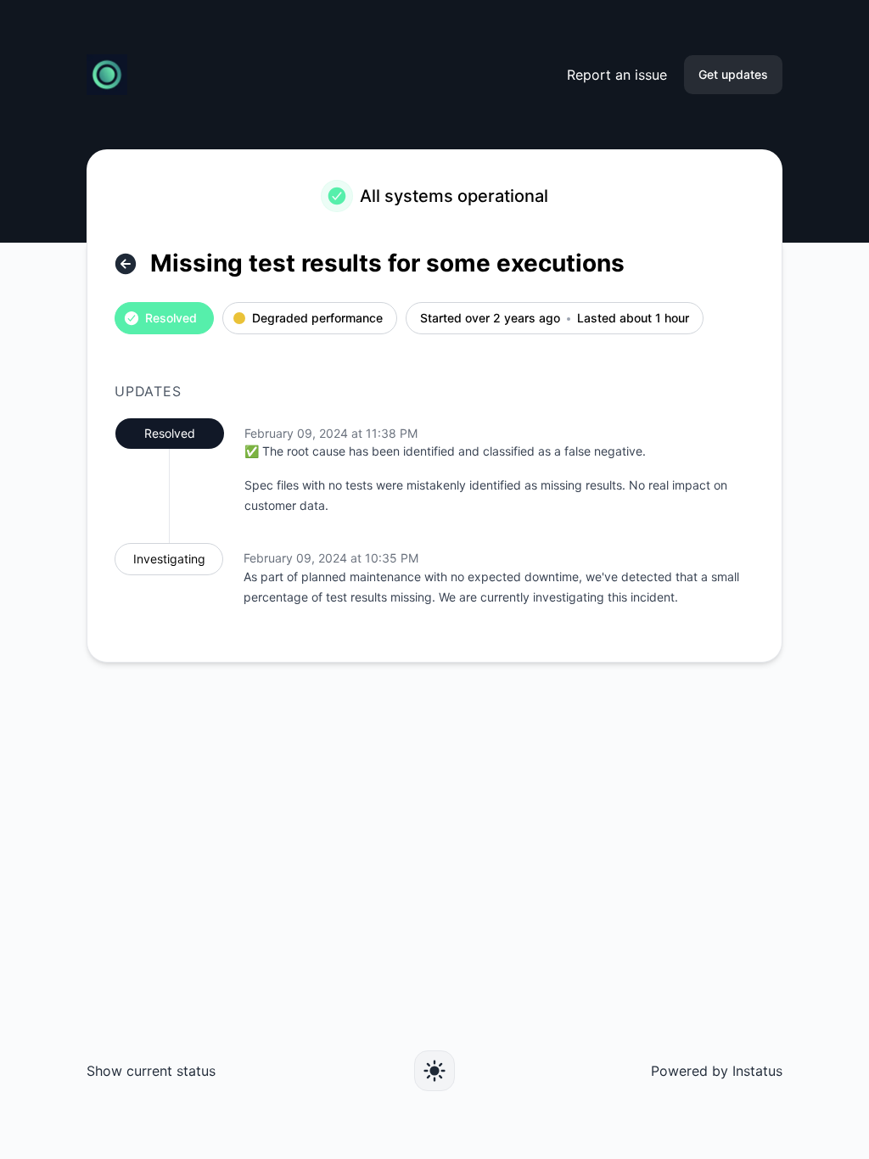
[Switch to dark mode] (434, 1070)
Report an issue (617, 74)
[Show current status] (125, 264)
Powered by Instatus (716, 1070)
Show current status (151, 1070)
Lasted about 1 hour (633, 319)
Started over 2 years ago (490, 319)
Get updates (733, 74)
